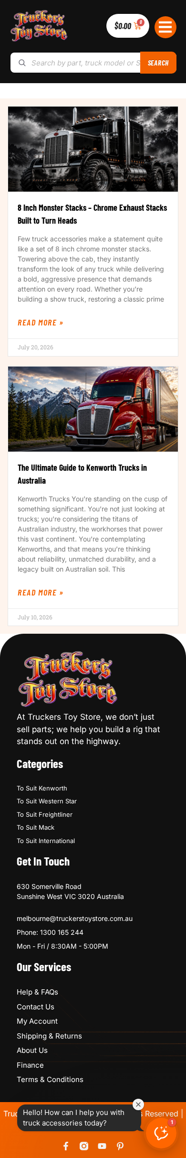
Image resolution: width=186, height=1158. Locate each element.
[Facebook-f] (66, 1146)
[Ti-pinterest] (120, 1146)
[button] (166, 27)
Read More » (41, 322)
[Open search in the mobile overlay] (93, 63)
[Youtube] (102, 1146)
